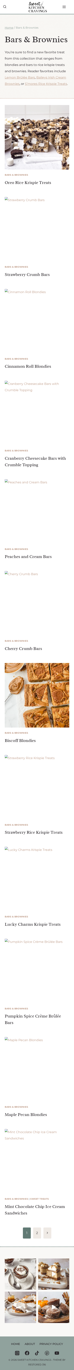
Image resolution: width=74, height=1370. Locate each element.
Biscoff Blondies (20, 740)
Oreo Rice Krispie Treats (28, 182)
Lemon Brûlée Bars (20, 77)
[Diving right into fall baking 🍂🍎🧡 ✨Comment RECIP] (53, 1307)
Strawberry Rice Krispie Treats (34, 832)
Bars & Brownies (16, 174)
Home (15, 1344)
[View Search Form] (5, 7)
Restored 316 (37, 1364)
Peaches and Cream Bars (28, 556)
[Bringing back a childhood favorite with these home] (20, 1274)
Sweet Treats (39, 1198)
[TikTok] (37, 1353)
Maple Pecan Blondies (26, 1114)
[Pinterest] (46, 1353)
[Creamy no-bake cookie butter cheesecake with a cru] (53, 1274)
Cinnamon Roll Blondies (28, 366)
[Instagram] (17, 1353)
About (30, 1344)
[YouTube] (56, 1353)
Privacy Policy (51, 1344)
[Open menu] (68, 7)
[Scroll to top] (64, 1363)
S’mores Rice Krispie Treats (46, 84)
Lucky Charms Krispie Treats (33, 924)
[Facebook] (27, 1353)
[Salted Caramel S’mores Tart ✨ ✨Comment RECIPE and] (20, 1307)
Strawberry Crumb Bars (27, 274)
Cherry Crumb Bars (23, 648)
